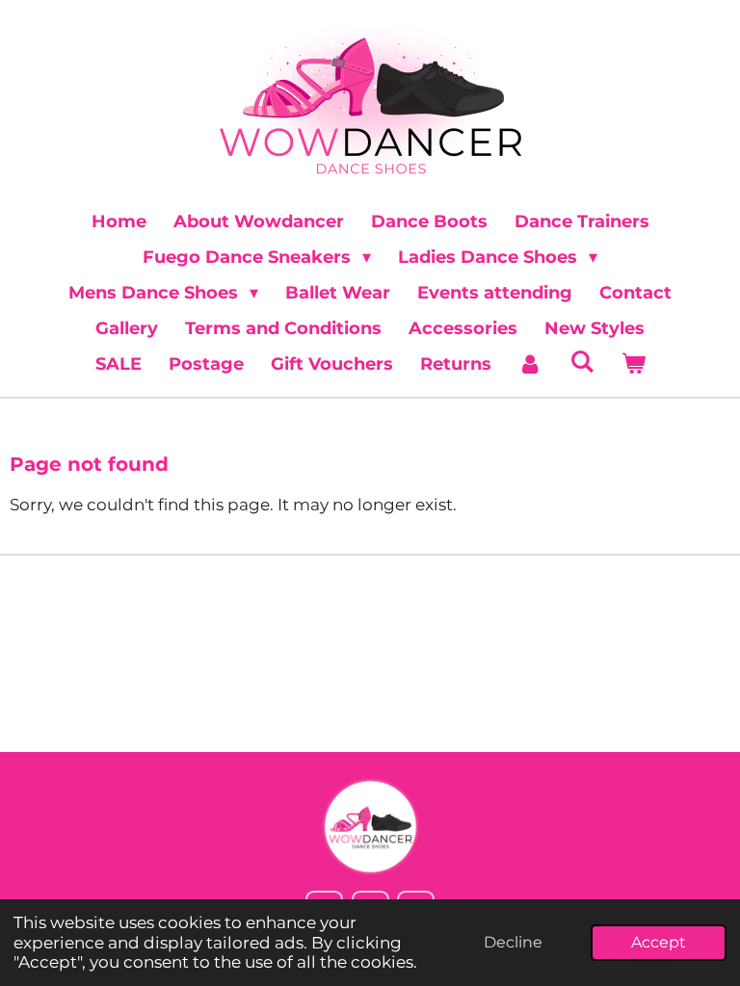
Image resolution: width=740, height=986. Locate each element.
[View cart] (632, 364)
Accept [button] (658, 942)
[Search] (581, 362)
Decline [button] (513, 942)
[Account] (530, 364)
